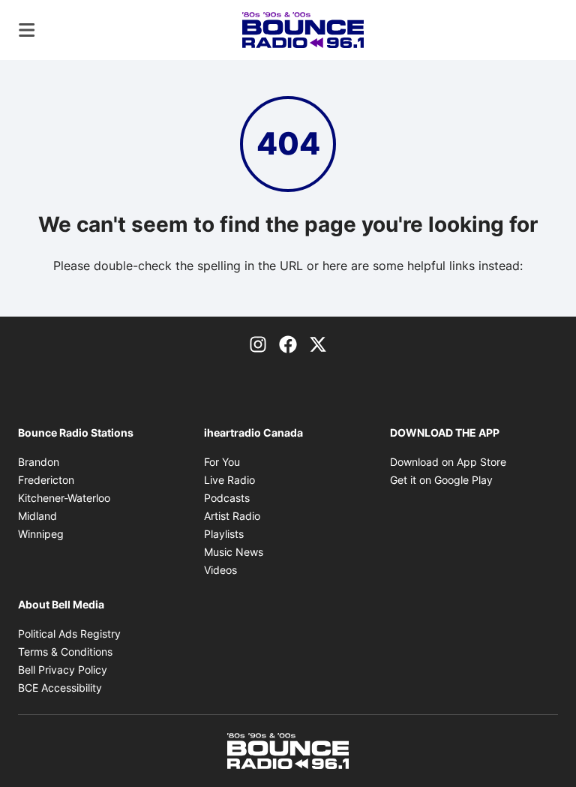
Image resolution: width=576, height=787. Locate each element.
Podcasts (227, 497)
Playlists (224, 533)
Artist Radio (232, 515)
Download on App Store (448, 461)
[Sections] (27, 30)
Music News (233, 551)
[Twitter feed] (318, 344)
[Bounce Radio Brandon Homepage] (303, 30)
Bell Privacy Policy (62, 669)
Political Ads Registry (69, 633)
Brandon (38, 461)
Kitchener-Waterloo (64, 497)
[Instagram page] (258, 344)
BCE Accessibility (60, 687)
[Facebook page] (288, 344)
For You (222, 461)
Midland (37, 515)
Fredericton (46, 479)
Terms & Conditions (65, 651)
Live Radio (229, 479)
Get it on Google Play (441, 479)
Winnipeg (41, 533)
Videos (220, 569)
